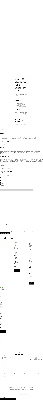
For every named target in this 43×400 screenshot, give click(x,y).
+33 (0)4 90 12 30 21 (36, 357)
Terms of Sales (5, 377)
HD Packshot (9, 175)
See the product (3, 331)
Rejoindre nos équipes (7, 364)
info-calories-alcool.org (30, 387)
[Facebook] (16, 354)
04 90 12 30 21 (16, 348)
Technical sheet (3, 175)
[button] (21, 178)
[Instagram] (19, 354)
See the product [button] (17, 270)
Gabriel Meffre (21, 79)
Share (2, 176)
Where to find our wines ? (7, 365)
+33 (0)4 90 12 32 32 (7, 356)
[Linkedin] (22, 354)
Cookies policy (5, 383)
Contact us (5, 363)
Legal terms (5, 376)
